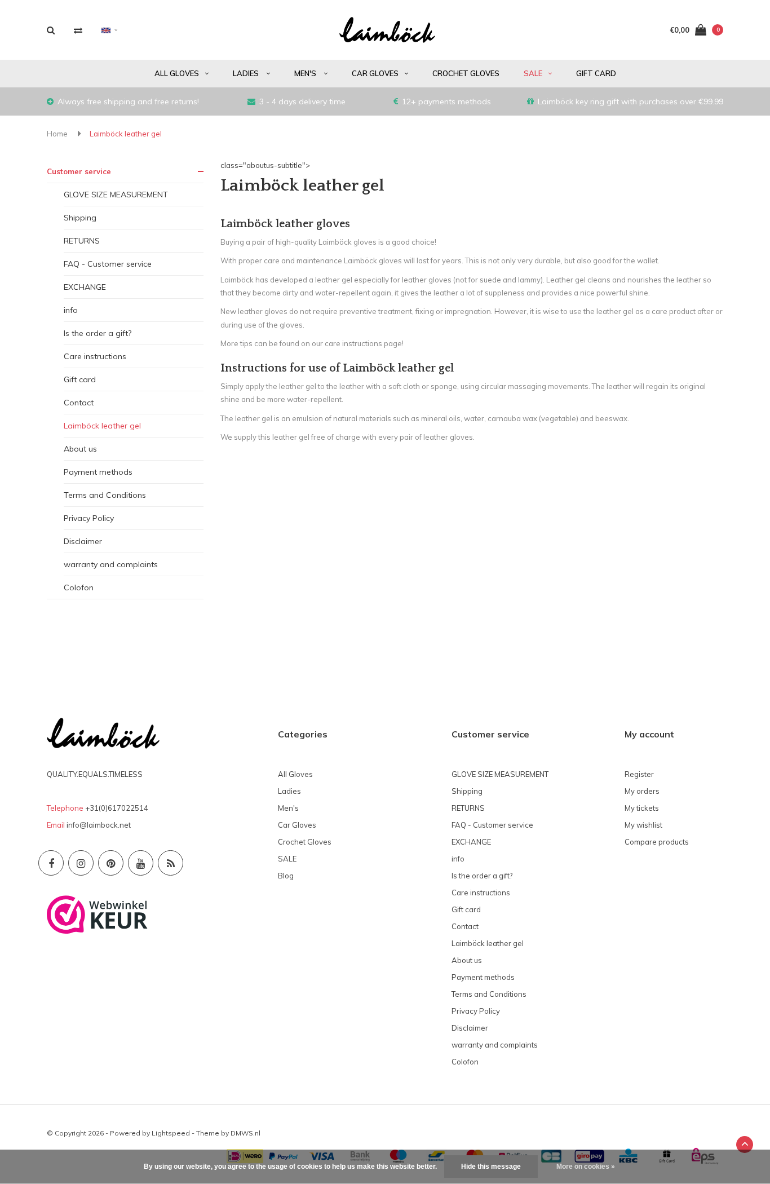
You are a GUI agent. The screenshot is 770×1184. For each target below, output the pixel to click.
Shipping (80, 218)
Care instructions (95, 356)
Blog (286, 875)
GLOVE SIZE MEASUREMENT (116, 194)
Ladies (246, 73)
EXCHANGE (85, 287)
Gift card (596, 73)
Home (57, 133)
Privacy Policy (89, 518)
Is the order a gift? (97, 333)
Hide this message (491, 1166)
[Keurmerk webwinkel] (97, 913)
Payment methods (98, 472)
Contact (79, 402)
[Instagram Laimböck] (81, 863)
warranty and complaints (111, 564)
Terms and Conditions (105, 495)
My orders (642, 791)
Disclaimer (83, 541)
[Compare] (78, 30)
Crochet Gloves (465, 73)
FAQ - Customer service (108, 264)
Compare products (657, 841)
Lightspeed (171, 1133)
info (71, 310)
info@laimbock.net (99, 824)
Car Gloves (375, 73)
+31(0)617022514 (116, 807)
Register (639, 774)
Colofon (79, 587)
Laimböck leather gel (126, 133)
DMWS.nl (245, 1133)
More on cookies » (585, 1166)
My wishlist (643, 824)
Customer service (79, 171)
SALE (533, 73)
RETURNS (82, 241)
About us (80, 449)
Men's (306, 73)
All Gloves (176, 73)
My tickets (642, 807)
